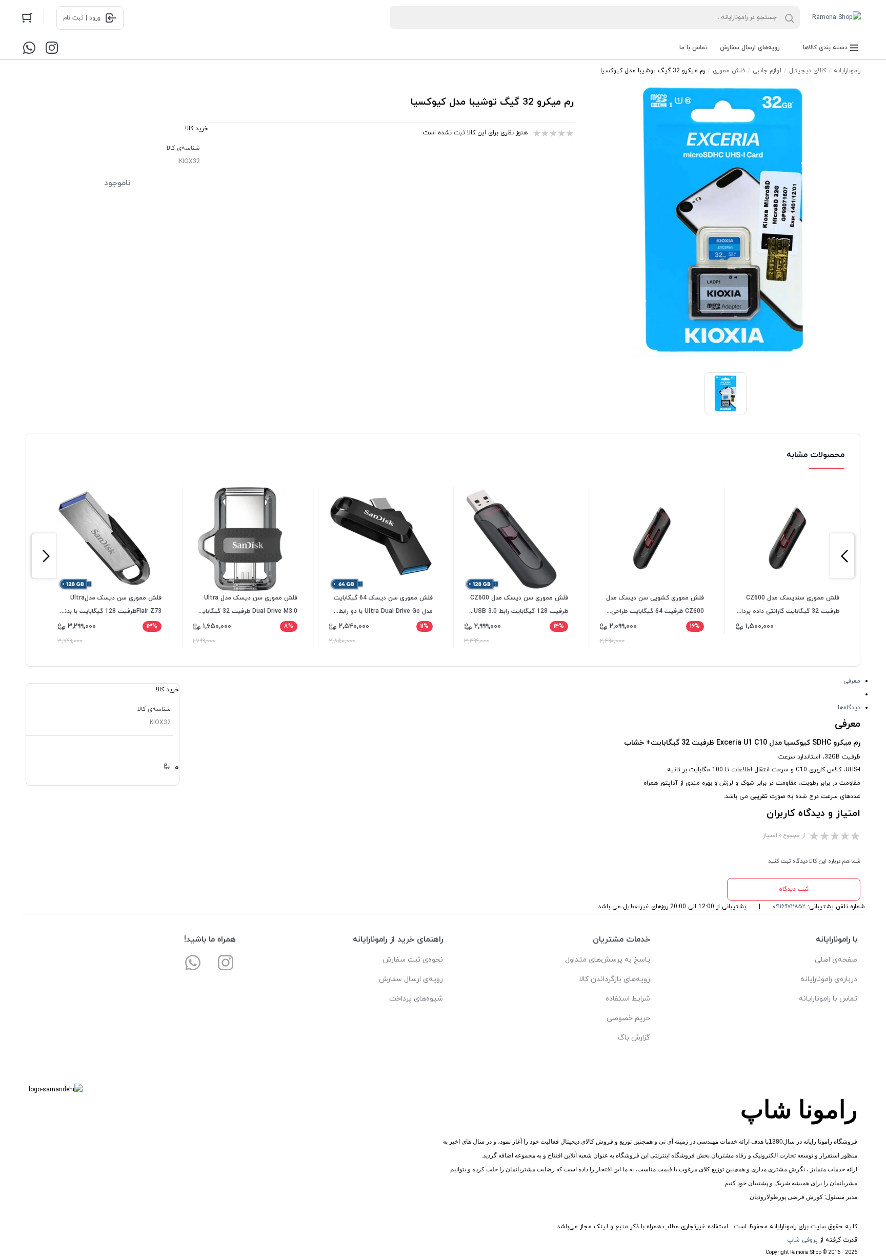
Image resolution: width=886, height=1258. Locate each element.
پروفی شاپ (802, 1240)
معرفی (851, 681)
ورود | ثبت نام (81, 18)
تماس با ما (693, 48)
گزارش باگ (634, 1038)
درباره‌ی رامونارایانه (828, 979)
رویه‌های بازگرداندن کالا (614, 979)
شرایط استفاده (628, 999)
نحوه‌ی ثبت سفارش (412, 960)
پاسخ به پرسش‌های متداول (607, 960)
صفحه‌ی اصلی (836, 960)
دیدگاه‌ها (849, 708)
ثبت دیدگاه (794, 889)
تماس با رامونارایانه (828, 999)
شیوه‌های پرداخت (416, 999)
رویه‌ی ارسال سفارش (411, 979)
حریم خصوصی (628, 1018)
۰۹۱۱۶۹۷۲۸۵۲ (789, 907)
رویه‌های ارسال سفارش (750, 48)
